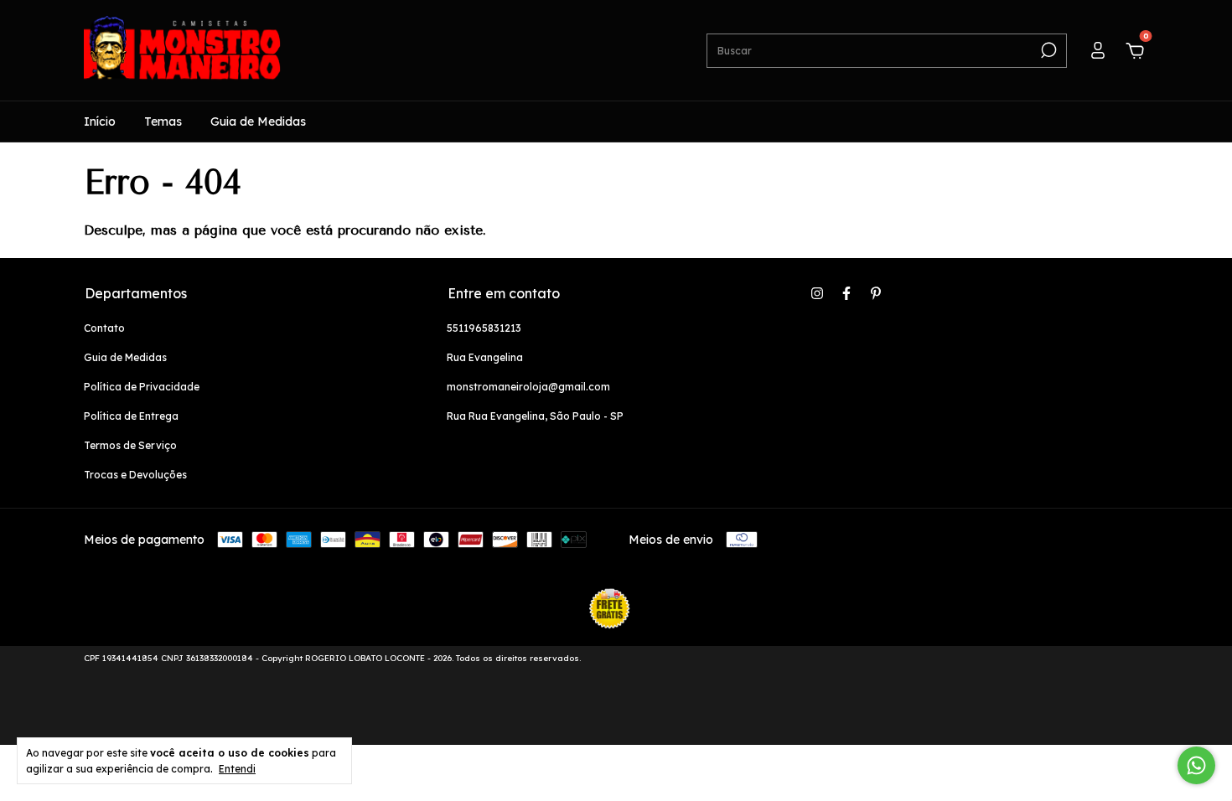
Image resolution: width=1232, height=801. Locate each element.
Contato (104, 328)
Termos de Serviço (130, 445)
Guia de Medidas (258, 121)
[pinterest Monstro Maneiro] (876, 293)
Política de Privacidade (141, 386)
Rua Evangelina (485, 357)
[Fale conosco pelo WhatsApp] (1196, 765)
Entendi (237, 768)
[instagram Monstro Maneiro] (817, 293)
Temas (163, 121)
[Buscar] (1047, 50)
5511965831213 (484, 328)
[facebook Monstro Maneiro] (846, 293)
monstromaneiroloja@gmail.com (528, 386)
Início (100, 121)
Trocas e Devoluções (135, 474)
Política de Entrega (131, 416)
